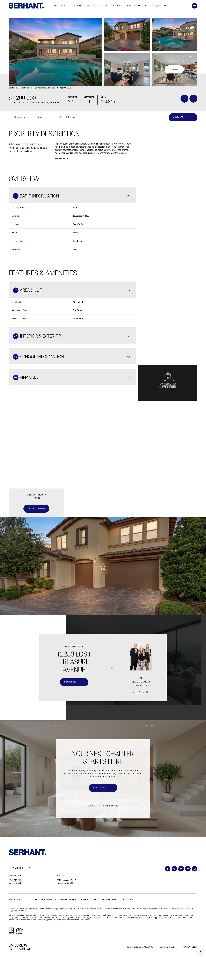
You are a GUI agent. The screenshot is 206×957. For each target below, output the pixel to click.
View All (174, 69)
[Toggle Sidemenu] (194, 6)
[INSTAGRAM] (174, 868)
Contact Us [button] (127, 899)
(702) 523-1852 (159, 6)
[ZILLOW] (194, 868)
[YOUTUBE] (188, 868)
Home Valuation (122, 6)
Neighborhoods (80, 6)
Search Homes (101, 6)
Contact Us (141, 6)
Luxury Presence (144, 947)
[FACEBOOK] (167, 868)
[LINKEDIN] (181, 868)
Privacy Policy (190, 947)
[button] (183, 117)
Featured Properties (45, 899)
